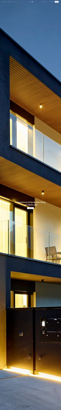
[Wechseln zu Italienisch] (17, 1)
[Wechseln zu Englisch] (15, 1)
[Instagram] (42, 1)
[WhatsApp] (45, 1)
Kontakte (13, 1)
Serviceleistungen (9, 1)
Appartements (4, 1)
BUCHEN (57, 1)
